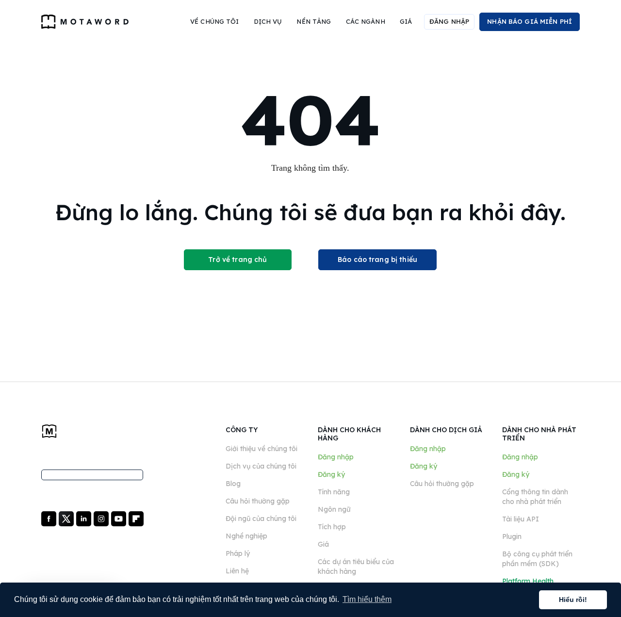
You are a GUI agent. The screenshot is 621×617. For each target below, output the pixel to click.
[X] (67, 518)
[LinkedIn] (84, 518)
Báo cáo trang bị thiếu (377, 259)
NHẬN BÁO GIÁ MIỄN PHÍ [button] (529, 21)
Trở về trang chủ (237, 259)
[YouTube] (119, 518)
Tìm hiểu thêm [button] (367, 599)
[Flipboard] (136, 518)
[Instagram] (102, 518)
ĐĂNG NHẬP (449, 21)
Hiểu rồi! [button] (573, 599)
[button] (214, 22)
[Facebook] (49, 518)
